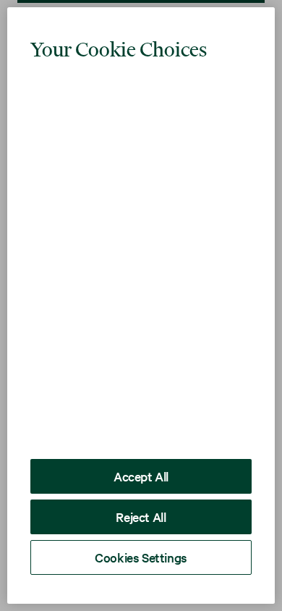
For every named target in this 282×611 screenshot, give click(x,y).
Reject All (141, 516)
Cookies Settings (141, 557)
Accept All (141, 476)
